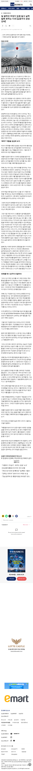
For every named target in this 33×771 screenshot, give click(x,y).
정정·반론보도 (24, 722)
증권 (18, 8)
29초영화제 (14, 754)
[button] (30, 1)
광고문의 (16, 719)
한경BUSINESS (7, 13)
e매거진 (25, 1)
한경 (5, 713)
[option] (16, 645)
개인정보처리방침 (5, 722)
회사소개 (3, 719)
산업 (28, 8)
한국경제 (3, 749)
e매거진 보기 (21, 578)
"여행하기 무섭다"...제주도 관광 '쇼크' (14, 465)
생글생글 (24, 751)
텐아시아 (13, 751)
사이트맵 (10, 725)
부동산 (23, 8)
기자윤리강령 (15, 722)
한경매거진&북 (4, 1)
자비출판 (17, 1)
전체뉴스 (3, 8)
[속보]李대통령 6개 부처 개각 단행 (13, 468)
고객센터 (3, 725)
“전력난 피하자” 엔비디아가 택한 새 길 (15, 473)
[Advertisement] (16, 610)
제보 (22, 1)
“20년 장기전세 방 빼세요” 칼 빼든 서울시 (16, 471)
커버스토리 (11, 8)
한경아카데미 (4, 751)
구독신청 (11, 578)
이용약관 (23, 719)
